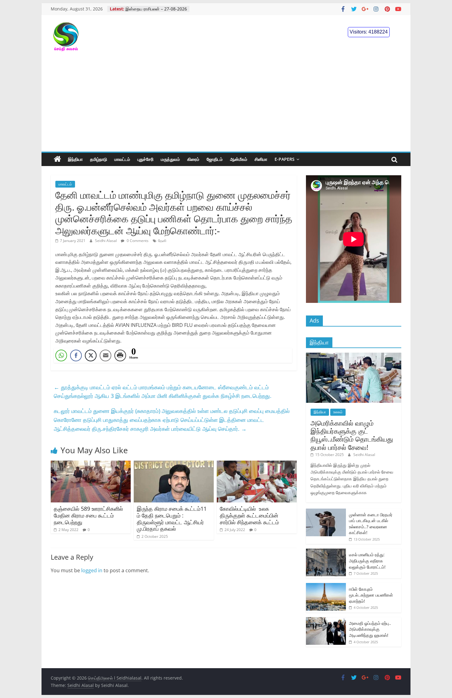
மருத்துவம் (170, 159)
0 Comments (137, 240)
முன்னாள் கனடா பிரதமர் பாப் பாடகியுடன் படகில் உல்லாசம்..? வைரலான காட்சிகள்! (370, 524)
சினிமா (261, 159)
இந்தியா (75, 159)
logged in (91, 570)
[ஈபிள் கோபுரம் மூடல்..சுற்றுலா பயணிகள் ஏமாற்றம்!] (326, 586)
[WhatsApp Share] (61, 355)
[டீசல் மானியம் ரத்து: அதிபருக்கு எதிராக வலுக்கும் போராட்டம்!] (326, 552)
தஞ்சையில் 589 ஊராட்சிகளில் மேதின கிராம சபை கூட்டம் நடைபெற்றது (88, 515)
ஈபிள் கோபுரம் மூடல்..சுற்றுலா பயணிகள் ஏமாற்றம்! (371, 595)
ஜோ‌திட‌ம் (215, 159)
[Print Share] (120, 355)
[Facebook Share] (76, 355)
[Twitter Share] (91, 355)
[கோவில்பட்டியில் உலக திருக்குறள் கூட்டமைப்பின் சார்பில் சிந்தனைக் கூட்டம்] (257, 464)
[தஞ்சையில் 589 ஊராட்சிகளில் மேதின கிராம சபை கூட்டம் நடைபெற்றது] (91, 464)
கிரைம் (193, 159)
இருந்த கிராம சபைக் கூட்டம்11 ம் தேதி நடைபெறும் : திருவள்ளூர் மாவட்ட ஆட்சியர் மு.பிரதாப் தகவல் (172, 518)
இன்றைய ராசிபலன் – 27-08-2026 (156, 9)
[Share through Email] (105, 355)
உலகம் (338, 411)
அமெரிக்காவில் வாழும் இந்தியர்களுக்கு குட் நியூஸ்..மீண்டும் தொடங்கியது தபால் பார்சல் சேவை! (352, 435)
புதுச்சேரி (145, 159)
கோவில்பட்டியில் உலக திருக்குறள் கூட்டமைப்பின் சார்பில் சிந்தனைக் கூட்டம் (249, 515)
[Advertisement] (226, 105)
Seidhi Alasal (106, 240)
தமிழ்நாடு (98, 159)
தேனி (162, 240)
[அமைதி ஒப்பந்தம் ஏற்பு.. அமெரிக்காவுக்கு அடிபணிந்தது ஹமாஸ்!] (326, 620)
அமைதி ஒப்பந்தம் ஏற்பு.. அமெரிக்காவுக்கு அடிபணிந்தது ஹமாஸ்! (370, 629)
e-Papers (285, 159)
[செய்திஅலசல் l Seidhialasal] (57, 159)
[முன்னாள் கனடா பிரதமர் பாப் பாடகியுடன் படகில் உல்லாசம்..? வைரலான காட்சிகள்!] (326, 512)
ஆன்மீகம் (238, 159)
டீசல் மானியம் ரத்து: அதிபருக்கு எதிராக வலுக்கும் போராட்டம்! (367, 560)
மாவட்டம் (122, 159)
